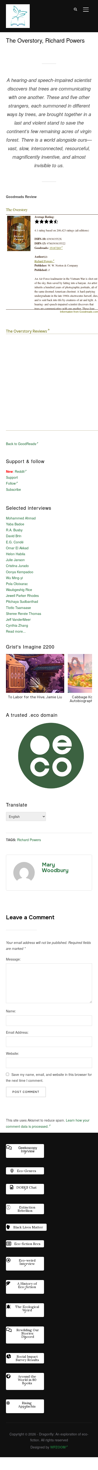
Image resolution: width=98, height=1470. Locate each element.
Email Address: (17, 1032)
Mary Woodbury (55, 867)
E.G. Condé (15, 542)
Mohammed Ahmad (21, 518)
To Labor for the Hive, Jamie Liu (35, 696)
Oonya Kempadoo (19, 571)
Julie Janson (15, 559)
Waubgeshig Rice (19, 589)
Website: (12, 1053)
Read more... (16, 631)
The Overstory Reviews (26, 331)
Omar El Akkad (17, 548)
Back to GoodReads (21, 443)
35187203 (55, 248)
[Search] (75, 9)
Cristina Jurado (17, 565)
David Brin (13, 535)
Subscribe (13, 489)
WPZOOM (58, 1447)
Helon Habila (15, 553)
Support (12, 477)
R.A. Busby (14, 530)
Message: (13, 959)
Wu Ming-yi (14, 577)
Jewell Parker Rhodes (22, 595)
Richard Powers (43, 261)
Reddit (19, 471)
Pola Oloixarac (17, 583)
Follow (11, 483)
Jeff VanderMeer (18, 619)
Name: (11, 1011)
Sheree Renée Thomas (23, 613)
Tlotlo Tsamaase (18, 607)
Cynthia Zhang (17, 625)
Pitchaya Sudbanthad (22, 601)
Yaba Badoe (15, 524)
